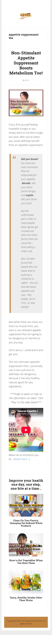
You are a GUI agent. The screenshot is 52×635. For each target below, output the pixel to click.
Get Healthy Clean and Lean (26, 17)
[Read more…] (22, 459)
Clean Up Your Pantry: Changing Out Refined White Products (26, 523)
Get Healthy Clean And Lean (31, 621)
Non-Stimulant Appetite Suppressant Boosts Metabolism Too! (26, 63)
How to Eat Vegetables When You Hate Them (26, 561)
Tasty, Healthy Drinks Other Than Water (26, 599)
